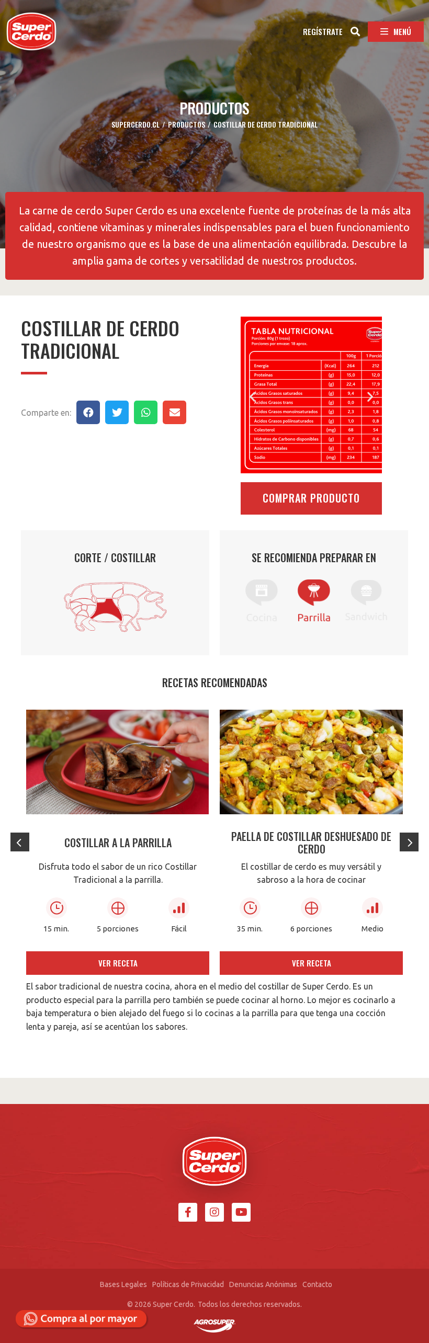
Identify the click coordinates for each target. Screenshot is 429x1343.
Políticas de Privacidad (188, 1284)
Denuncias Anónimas (263, 1284)
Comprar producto (311, 498)
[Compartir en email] (174, 412)
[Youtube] (241, 1212)
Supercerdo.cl (135, 124)
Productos (186, 124)
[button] (323, 30)
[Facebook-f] (187, 1212)
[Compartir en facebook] (88, 412)
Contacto (317, 1284)
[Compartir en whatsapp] (145, 412)
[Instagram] (214, 1212)
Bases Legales (123, 1284)
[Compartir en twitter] (117, 412)
